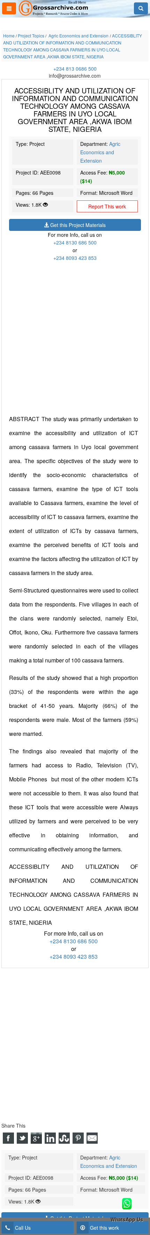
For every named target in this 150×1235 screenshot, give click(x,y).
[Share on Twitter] (22, 1138)
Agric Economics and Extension (100, 152)
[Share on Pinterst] (78, 1138)
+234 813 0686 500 (75, 68)
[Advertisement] (75, 337)
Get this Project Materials (77, 224)
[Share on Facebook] (8, 1138)
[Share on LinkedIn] (50, 1138)
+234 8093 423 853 (75, 257)
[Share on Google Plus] (36, 1138)
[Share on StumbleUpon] (64, 1138)
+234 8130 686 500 (75, 242)
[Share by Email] (92, 1138)
